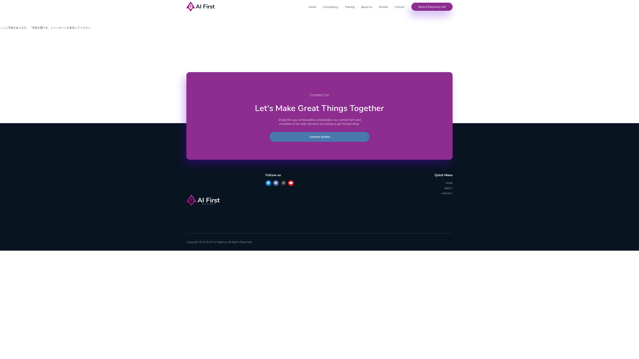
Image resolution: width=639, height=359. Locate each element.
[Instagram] (283, 183)
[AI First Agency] (200, 6)
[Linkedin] (268, 183)
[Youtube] (291, 183)
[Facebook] (276, 183)
